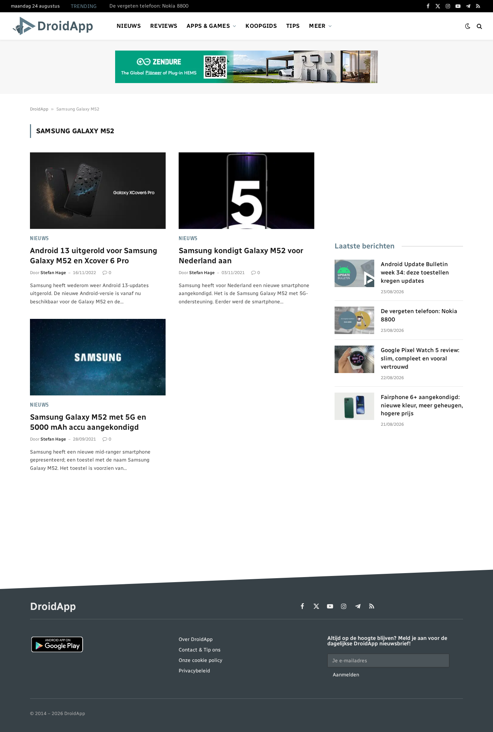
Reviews (163, 25)
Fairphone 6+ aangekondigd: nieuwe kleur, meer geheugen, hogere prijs (422, 405)
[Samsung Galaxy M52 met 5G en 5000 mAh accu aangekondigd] (98, 357)
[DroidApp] (55, 26)
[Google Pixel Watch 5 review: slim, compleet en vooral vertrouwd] (354, 359)
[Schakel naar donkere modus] (467, 26)
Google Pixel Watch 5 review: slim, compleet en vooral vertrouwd (420, 358)
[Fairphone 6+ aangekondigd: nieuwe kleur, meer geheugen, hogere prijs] (354, 406)
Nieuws (129, 25)
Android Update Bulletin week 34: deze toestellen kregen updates (415, 272)
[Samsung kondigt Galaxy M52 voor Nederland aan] (246, 190)
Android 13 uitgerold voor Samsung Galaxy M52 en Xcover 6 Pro (93, 255)
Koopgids (261, 25)
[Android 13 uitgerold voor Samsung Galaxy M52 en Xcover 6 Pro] (98, 190)
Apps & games (208, 25)
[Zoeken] (478, 26)
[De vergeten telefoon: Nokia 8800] (354, 320)
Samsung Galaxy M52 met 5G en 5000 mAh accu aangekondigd (88, 422)
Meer (317, 25)
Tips (293, 25)
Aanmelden (346, 675)
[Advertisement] (399, 174)
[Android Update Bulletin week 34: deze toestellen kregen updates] (354, 273)
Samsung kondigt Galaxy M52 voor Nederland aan (241, 255)
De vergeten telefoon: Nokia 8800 (148, 6)
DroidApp (39, 109)
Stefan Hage (53, 272)
